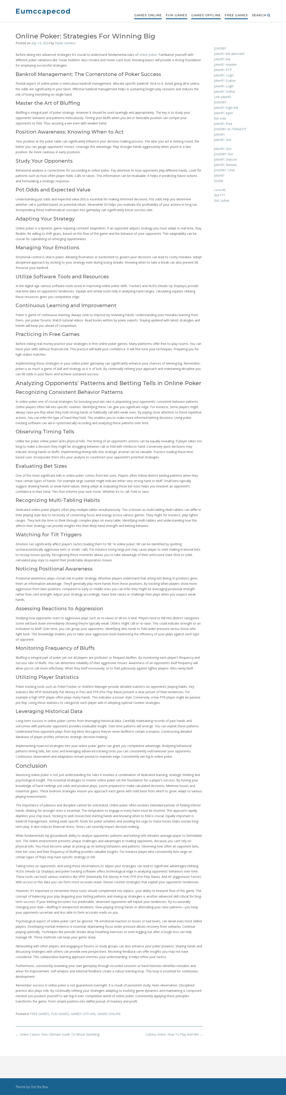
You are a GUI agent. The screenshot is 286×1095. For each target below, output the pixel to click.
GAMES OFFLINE (206, 15)
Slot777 (219, 195)
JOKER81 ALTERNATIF (230, 129)
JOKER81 (220, 48)
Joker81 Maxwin (225, 165)
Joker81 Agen (223, 113)
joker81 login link (226, 107)
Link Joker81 (222, 97)
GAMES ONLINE (148, 15)
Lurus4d (219, 190)
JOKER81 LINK (224, 170)
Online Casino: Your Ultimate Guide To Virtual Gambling (57, 1034)
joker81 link (222, 59)
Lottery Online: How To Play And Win (174, 1034)
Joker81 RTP (223, 70)
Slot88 (218, 181)
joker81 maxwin (225, 64)
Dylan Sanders (65, 43)
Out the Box (39, 1087)
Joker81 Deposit (225, 159)
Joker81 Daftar (224, 91)
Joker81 (219, 134)
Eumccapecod (43, 11)
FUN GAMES (176, 15)
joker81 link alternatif (229, 54)
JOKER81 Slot (223, 154)
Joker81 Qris (222, 149)
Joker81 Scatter (225, 80)
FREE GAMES (236, 15)
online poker (148, 54)
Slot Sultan (221, 200)
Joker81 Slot (222, 140)
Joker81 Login (224, 75)
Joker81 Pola (223, 124)
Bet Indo (220, 118)
